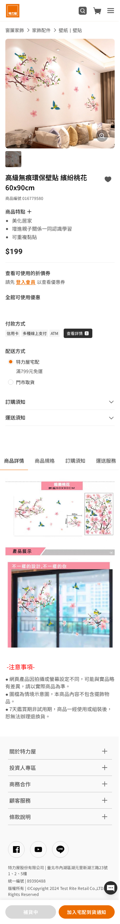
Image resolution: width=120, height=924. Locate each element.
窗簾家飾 (14, 30)
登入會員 (26, 281)
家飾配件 (41, 30)
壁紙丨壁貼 (70, 30)
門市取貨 (25, 382)
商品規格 (45, 460)
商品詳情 (14, 460)
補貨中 (30, 912)
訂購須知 (75, 460)
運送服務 (106, 460)
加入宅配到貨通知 (86, 912)
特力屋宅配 (27, 361)
